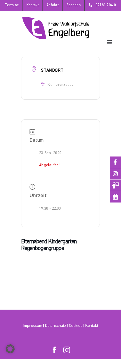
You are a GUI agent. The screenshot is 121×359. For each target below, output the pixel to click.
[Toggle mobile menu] (110, 42)
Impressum (32, 326)
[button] (10, 349)
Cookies (75, 326)
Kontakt (91, 326)
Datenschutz (55, 326)
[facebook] (54, 350)
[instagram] (66, 350)
